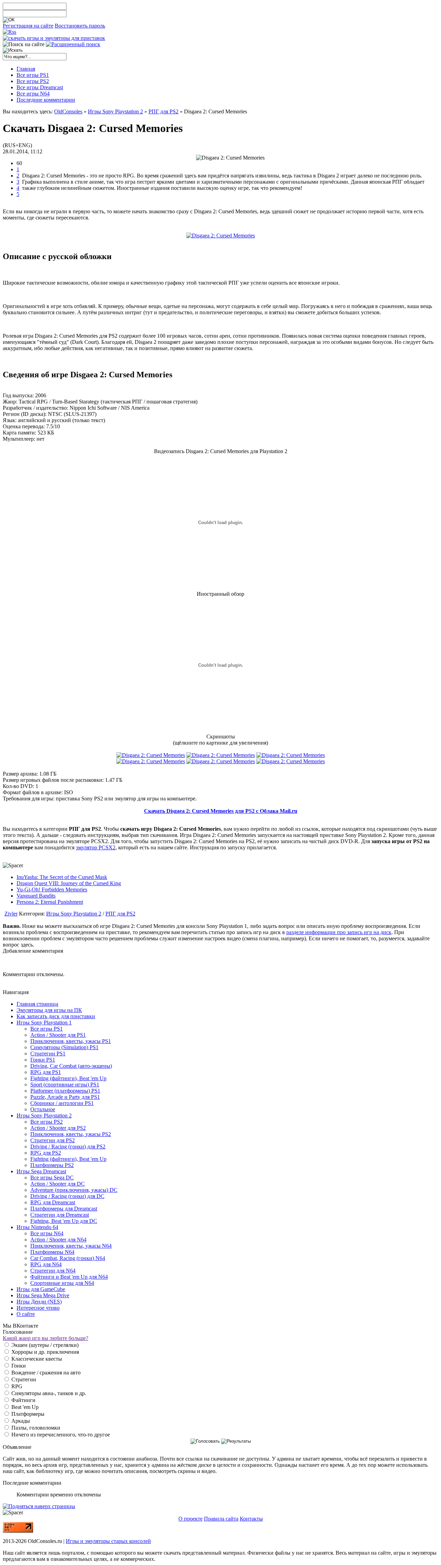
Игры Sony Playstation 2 (115, 111)
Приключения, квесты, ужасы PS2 (70, 1134)
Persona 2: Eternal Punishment (50, 902)
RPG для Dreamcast (52, 1202)
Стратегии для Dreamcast (59, 1215)
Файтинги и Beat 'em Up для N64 (69, 1277)
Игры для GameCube (41, 1289)
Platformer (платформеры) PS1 (65, 1091)
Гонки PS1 (42, 1060)
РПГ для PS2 (163, 111)
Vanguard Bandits (36, 896)
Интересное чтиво (38, 1308)
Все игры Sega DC (52, 1177)
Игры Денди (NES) (39, 1302)
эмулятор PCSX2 (95, 847)
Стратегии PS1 (47, 1053)
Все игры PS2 (46, 1122)
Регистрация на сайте (28, 26)
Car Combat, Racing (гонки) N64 (67, 1258)
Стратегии (23, 1379)
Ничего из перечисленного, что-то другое (60, 1435)
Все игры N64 (46, 1233)
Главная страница (37, 1004)
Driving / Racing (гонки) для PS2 (67, 1146)
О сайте (26, 1314)
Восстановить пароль (80, 26)
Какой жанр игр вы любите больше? (45, 1338)
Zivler (11, 914)
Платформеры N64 (52, 1252)
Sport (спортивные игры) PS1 (64, 1084)
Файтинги (22, 1400)
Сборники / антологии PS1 (62, 1103)
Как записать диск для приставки (56, 1016)
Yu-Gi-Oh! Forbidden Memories (52, 889)
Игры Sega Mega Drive (43, 1295)
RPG (16, 1386)
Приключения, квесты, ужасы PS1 (70, 1041)
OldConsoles (68, 111)
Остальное (42, 1109)
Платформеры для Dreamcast (63, 1208)
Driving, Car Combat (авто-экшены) (71, 1066)
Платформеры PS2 (52, 1165)
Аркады (20, 1421)
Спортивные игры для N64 (62, 1283)
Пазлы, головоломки (35, 1428)
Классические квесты (36, 1359)
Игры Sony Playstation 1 (44, 1022)
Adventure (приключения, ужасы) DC (73, 1190)
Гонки (18, 1366)
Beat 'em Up (24, 1407)
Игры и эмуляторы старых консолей (108, 1541)
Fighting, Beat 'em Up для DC (63, 1221)
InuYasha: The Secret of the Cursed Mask (62, 877)
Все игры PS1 (46, 1029)
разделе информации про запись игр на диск (338, 932)
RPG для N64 (46, 1264)
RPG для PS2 (45, 1153)
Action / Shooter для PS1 (58, 1035)
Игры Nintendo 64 (37, 1227)
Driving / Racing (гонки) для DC (67, 1196)
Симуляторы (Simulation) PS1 (64, 1047)
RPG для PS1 (45, 1072)
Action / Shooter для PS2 (58, 1128)
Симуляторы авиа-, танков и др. (48, 1393)
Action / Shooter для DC (57, 1184)
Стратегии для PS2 (52, 1140)
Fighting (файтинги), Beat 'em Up (68, 1078)
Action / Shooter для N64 (58, 1239)
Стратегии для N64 (52, 1271)
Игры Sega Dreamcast (41, 1171)
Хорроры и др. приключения (44, 1352)
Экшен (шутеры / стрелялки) (44, 1345)
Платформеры (27, 1414)
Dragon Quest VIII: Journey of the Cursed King (69, 883)
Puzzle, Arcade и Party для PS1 (65, 1097)
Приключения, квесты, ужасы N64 (71, 1246)
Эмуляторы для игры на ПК (49, 1010)
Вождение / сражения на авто (45, 1372)
